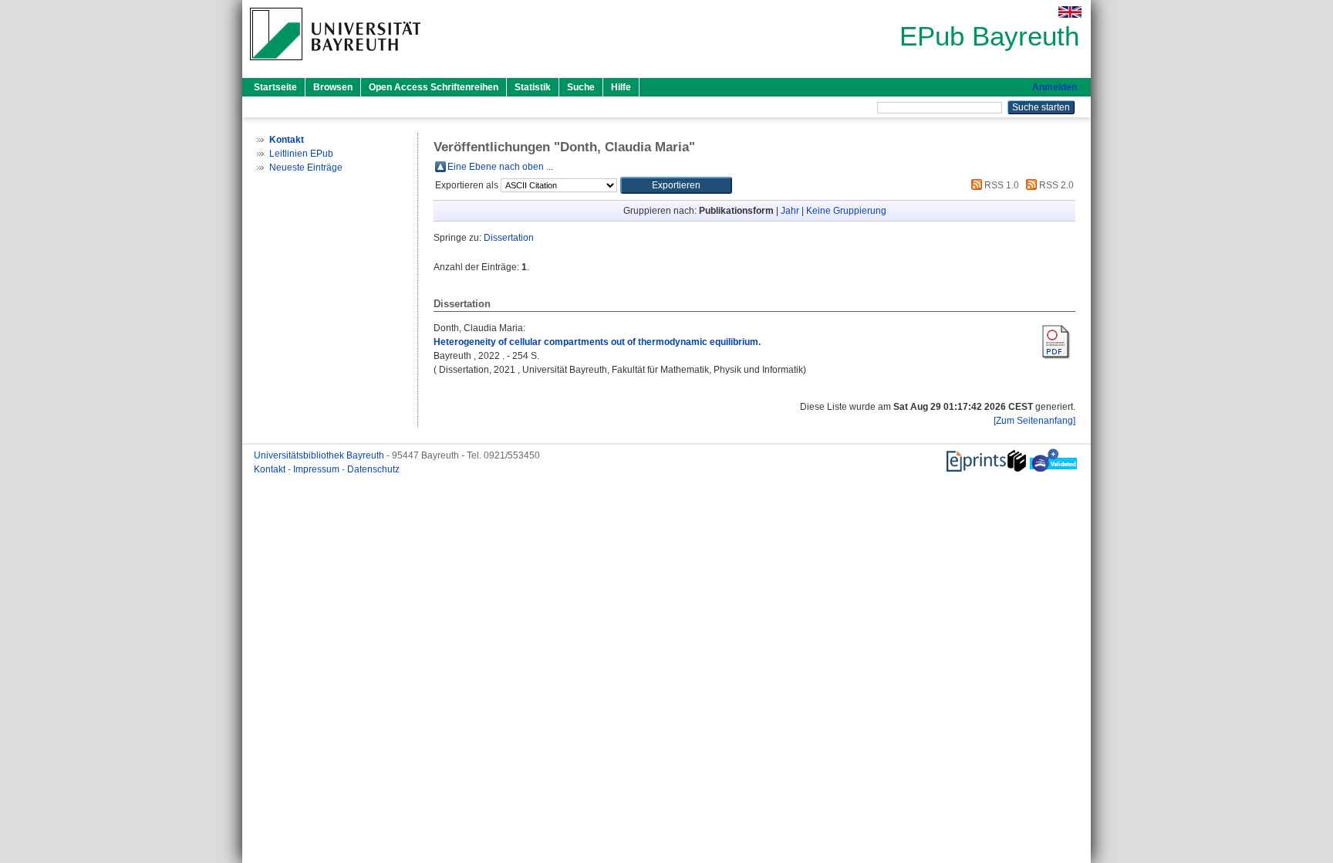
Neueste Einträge (306, 167)
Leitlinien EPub (301, 153)
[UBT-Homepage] (335, 64)
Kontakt (271, 469)
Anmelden (1054, 87)
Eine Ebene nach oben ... (500, 166)
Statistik (533, 87)
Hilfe (621, 87)
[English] (1070, 12)
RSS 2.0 (1055, 185)
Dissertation (509, 237)
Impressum (317, 469)
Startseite (275, 87)
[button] (676, 185)
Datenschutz (373, 469)
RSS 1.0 (1000, 185)
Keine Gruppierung (846, 210)
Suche (581, 87)
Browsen (333, 87)
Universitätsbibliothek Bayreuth (320, 455)
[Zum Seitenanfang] (1034, 420)
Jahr (790, 210)
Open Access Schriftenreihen (433, 87)
